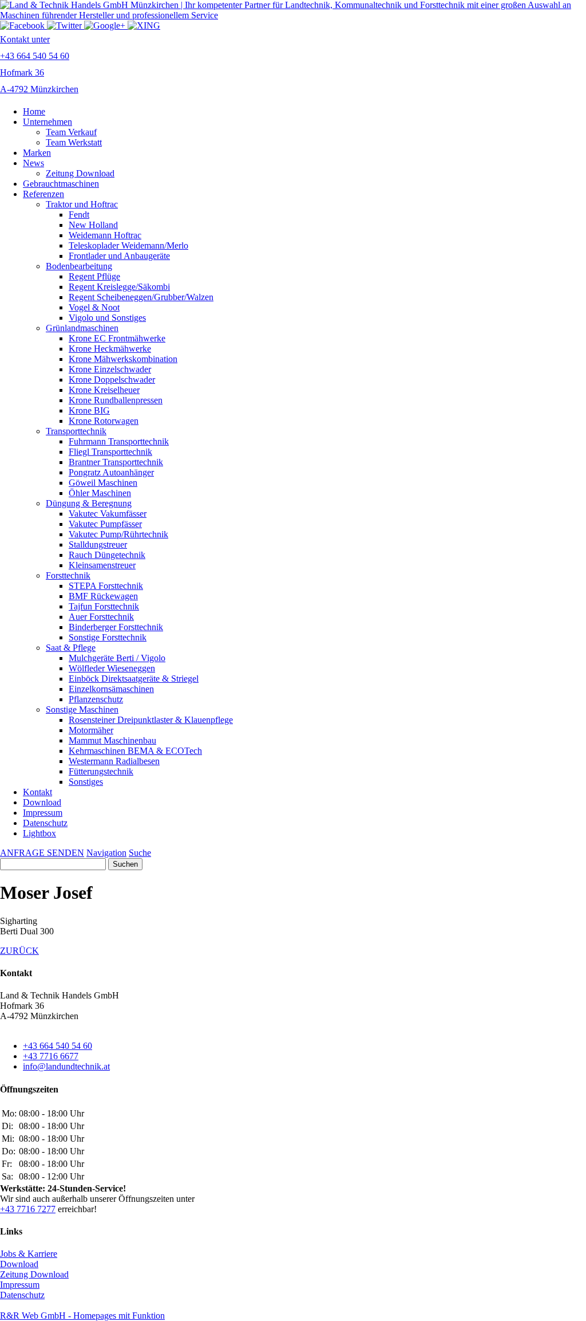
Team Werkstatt (74, 142)
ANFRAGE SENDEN (42, 853)
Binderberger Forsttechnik (116, 627)
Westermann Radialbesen (114, 761)
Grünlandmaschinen (82, 328)
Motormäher (91, 730)
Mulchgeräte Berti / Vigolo (117, 658)
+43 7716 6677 (50, 1056)
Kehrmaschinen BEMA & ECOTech (135, 751)
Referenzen (43, 194)
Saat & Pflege (71, 647)
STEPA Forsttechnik (106, 586)
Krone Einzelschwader (110, 369)
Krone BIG (89, 410)
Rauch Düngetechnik (107, 555)
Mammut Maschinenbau (112, 740)
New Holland (93, 225)
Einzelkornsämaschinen (111, 689)
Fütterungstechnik (101, 771)
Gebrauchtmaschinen (61, 183)
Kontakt (37, 792)
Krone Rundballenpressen (116, 400)
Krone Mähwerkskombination (123, 359)
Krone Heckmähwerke (110, 348)
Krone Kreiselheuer (104, 390)
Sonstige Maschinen (82, 709)
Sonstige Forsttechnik (107, 637)
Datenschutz (45, 823)
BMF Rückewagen (103, 596)
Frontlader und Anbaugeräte (119, 256)
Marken (37, 153)
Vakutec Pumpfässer (105, 524)
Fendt (79, 214)
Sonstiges (86, 782)
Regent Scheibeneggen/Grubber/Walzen (141, 297)
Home (34, 111)
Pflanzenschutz (96, 699)
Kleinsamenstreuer (102, 565)
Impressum (42, 812)
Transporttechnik (76, 431)
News (33, 163)
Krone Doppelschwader (112, 379)
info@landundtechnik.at (66, 1066)
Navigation (106, 853)
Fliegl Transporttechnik (110, 452)
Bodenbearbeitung (79, 266)
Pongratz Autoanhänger (111, 472)
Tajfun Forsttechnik (104, 606)
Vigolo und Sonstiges (107, 318)
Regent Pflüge (94, 276)
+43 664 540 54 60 (57, 1046)
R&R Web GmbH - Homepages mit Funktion (82, 1315)
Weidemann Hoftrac (105, 235)
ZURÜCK (19, 951)
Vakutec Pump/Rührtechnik (118, 534)
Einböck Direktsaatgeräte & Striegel (134, 678)
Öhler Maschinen (100, 493)
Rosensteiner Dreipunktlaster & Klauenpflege (151, 720)
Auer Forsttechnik (101, 617)
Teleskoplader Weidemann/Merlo (128, 245)
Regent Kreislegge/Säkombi (119, 287)
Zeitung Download (80, 173)
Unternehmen (47, 122)
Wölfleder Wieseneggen (112, 668)
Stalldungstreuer (98, 544)
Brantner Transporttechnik (116, 462)
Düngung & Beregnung (89, 503)
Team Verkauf (71, 132)
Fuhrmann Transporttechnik (119, 441)
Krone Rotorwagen (103, 421)
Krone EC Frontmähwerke (117, 338)
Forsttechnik (68, 575)
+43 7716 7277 (28, 1209)
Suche (140, 853)
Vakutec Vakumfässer (107, 513)
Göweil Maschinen (103, 482)
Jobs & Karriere (28, 1254)
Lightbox (39, 833)
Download (42, 802)
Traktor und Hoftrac (82, 204)
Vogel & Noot (94, 307)
